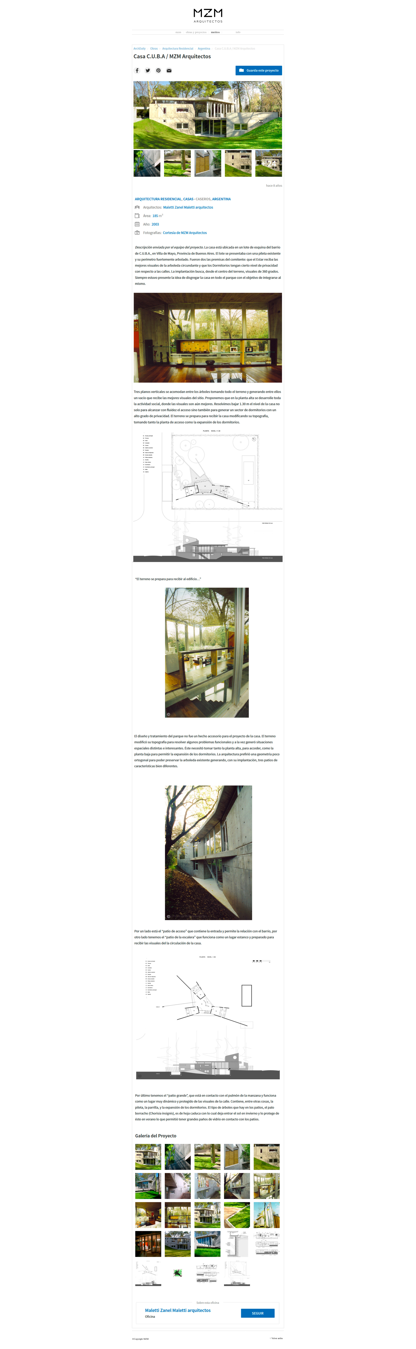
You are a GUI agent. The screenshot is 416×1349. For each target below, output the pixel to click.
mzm (178, 32)
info (238, 32)
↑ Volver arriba (276, 1338)
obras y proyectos (196, 32)
